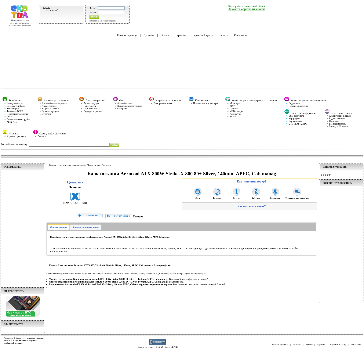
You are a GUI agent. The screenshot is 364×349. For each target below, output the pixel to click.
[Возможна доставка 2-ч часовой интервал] (256, 194)
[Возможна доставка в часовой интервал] (236, 194)
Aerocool (107, 165)
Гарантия (181, 35)
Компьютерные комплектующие (72, 165)
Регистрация (110, 21)
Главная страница (127, 35)
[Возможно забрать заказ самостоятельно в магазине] (275, 194)
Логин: (92, 8)
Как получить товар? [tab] (251, 181)
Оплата (165, 35)
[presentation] (58, 227)
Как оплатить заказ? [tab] (252, 206)
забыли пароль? (96, 21)
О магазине (240, 35)
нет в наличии (75, 203)
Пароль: (93, 12)
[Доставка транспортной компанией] (297, 194)
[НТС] (23, 316)
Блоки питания (94, 165)
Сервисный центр (203, 35)
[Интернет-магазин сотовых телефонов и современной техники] (19, 18)
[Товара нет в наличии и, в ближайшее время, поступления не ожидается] (75, 200)
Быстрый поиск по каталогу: (14, 144)
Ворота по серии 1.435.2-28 (150, 347)
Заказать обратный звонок (246, 9)
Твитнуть (138, 216)
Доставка (149, 35)
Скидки (224, 35)
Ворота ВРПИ (171, 347)
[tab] (59, 227)
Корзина (46, 7)
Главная (52, 165)
